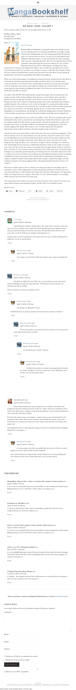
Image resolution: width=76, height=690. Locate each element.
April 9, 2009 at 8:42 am (31, 346)
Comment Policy (61, 596)
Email (7, 642)
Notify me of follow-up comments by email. (22, 656)
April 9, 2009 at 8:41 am (28, 326)
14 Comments (44, 23)
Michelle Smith (19, 275)
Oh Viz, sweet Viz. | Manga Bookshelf (20, 547)
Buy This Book (26, 45)
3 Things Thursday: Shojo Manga (19, 571)
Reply (10, 243)
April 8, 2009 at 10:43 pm (22, 222)
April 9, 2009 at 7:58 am (25, 253)
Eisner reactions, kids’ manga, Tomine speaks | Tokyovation (29, 525)
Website (7, 649)
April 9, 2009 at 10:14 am (35, 364)
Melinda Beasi (22, 250)
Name (7, 634)
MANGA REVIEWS (42, 197)
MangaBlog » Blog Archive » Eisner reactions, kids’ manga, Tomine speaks (34, 481)
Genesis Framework (62, 684)
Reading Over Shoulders (16, 503)
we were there (44, 199)
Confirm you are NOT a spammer (16, 671)
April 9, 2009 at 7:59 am (25, 304)
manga (37, 199)
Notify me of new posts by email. (17, 660)
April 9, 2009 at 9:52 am (22, 403)
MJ (37, 23)
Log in (39, 683)
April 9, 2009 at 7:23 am (22, 278)
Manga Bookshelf (38, 12)
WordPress (46, 684)
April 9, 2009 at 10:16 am (25, 444)
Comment (8, 612)
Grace (16, 219)
